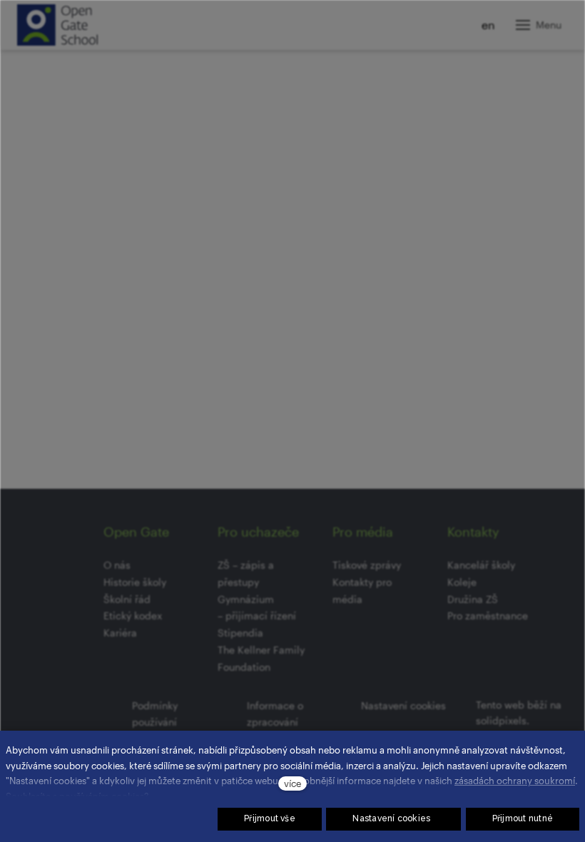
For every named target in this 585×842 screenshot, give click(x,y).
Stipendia (240, 633)
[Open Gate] (57, 25)
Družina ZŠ (472, 599)
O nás (117, 565)
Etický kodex (132, 615)
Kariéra (120, 633)
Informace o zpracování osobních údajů (283, 722)
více (292, 783)
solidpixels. (502, 720)
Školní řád (127, 599)
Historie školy (134, 582)
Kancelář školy (481, 565)
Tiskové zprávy (366, 565)
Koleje (462, 582)
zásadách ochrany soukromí (514, 780)
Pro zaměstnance (487, 615)
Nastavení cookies (403, 705)
